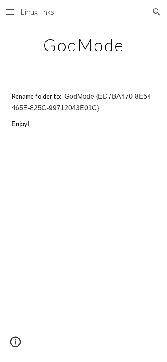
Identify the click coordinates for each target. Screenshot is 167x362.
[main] (83, 45)
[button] (10, 12)
